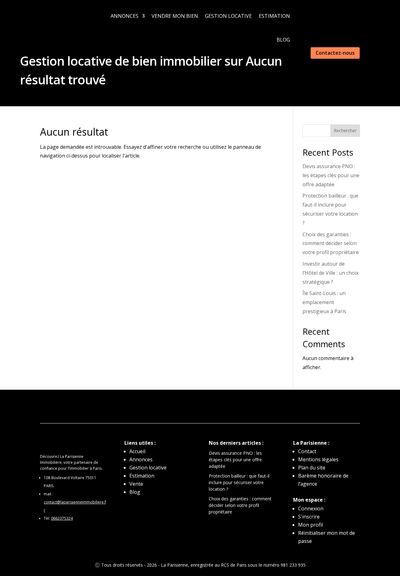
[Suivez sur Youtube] (225, 407)
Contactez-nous (335, 52)
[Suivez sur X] (213, 407)
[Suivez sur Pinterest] (237, 407)
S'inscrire (309, 516)
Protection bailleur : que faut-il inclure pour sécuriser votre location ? (239, 482)
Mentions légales (318, 459)
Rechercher (345, 130)
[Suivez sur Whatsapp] (163, 407)
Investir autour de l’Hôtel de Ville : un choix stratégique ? (330, 272)
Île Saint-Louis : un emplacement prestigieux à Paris (324, 302)
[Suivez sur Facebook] (187, 407)
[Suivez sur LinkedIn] (175, 407)
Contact (307, 451)
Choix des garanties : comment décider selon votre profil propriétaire (330, 243)
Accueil (137, 451)
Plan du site (311, 467)
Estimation (274, 16)
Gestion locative (228, 16)
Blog (283, 39)
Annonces (124, 16)
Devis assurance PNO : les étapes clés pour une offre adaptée (330, 175)
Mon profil (310, 524)
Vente (136, 483)
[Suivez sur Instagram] (200, 407)
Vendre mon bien (175, 16)
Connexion (310, 508)
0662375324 (62, 518)
